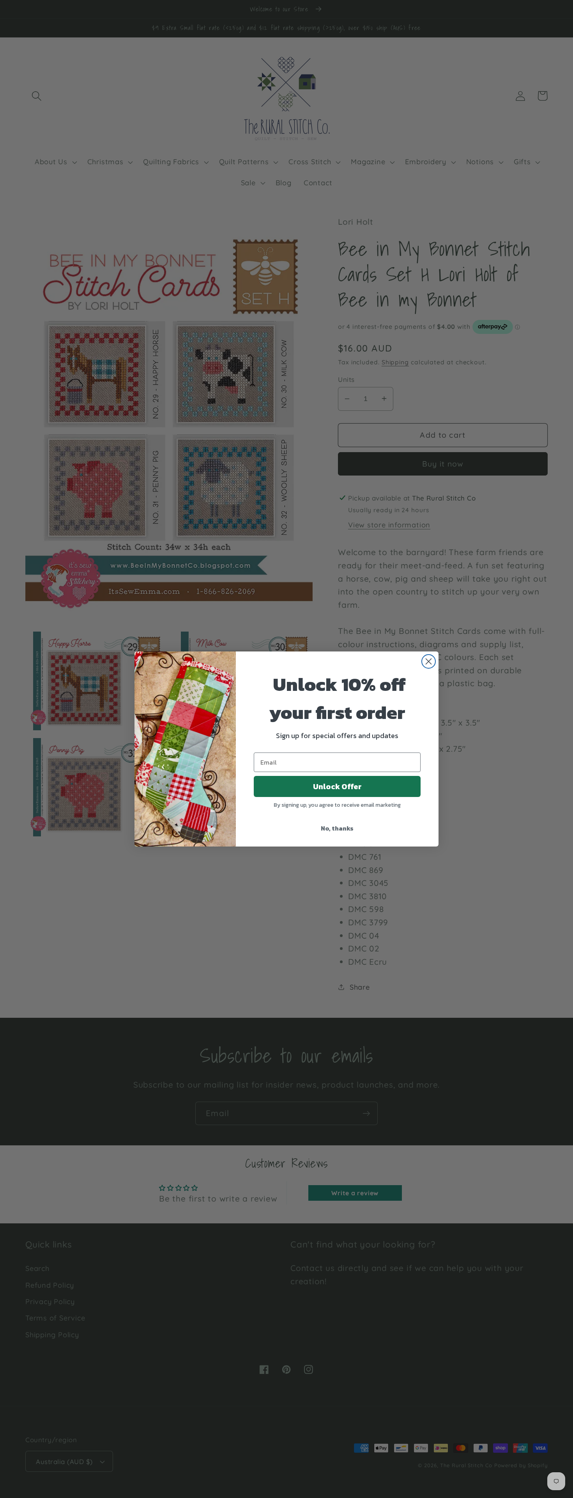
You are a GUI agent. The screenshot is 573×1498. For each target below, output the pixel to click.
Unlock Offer (337, 786)
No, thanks (337, 828)
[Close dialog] (428, 661)
